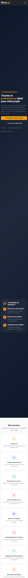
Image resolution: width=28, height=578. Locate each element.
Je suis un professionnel (15, 123)
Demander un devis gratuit (15, 118)
